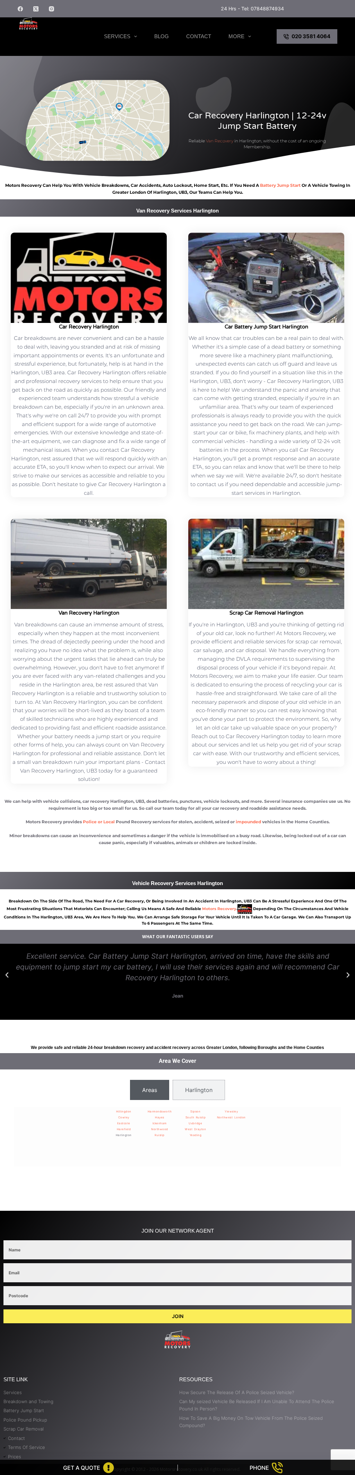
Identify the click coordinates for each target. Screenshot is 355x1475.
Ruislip (160, 1135)
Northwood (159, 1129)
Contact (198, 36)
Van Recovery (219, 140)
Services (117, 36)
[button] (6, 975)
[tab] (149, 1090)
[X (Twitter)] (35, 8)
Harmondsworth (160, 1111)
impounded (248, 821)
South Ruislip (195, 1117)
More (236, 36)
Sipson (195, 1111)
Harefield (124, 1129)
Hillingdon (123, 1111)
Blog (161, 36)
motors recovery (219, 908)
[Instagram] (51, 8)
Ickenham (160, 1123)
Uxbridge (195, 1123)
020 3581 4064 (311, 36)
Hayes (159, 1117)
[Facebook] (20, 8)
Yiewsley (231, 1111)
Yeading (196, 1135)
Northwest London (231, 1117)
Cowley (123, 1117)
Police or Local (99, 821)
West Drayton (195, 1129)
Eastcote (123, 1123)
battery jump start (280, 185)
